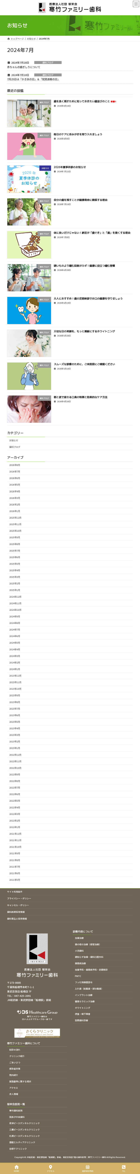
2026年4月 (14, 491)
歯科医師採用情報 (16, 911)
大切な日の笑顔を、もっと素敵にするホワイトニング (84, 331)
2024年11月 (15, 603)
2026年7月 (14, 471)
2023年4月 (14, 728)
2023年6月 (14, 715)
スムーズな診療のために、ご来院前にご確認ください (84, 364)
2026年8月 (14, 465)
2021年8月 (14, 860)
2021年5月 (14, 879)
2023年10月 (15, 688)
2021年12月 (15, 833)
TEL (123, 1171)
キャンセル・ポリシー (18, 905)
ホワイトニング (82, 1007)
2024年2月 (14, 662)
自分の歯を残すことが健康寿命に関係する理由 (80, 200)
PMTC (78, 976)
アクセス (13, 1087)
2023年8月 (14, 702)
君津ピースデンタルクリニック (24, 1123)
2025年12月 (15, 517)
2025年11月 (15, 524)
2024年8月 (14, 623)
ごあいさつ (14, 1062)
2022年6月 (14, 794)
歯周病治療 (80, 963)
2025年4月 (14, 570)
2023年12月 (15, 675)
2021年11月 (15, 840)
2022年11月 (15, 761)
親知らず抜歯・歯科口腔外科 (89, 956)
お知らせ (13, 440)
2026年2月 (14, 504)
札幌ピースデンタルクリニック (24, 1135)
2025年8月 (14, 544)
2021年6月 (14, 873)
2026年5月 (14, 484)
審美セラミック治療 (85, 1001)
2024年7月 (14, 629)
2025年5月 (14, 563)
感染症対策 (14, 1068)
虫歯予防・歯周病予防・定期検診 (91, 969)
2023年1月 (14, 748)
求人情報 (13, 1094)
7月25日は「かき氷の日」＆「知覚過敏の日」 (33, 79)
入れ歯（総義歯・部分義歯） (89, 988)
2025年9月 (14, 537)
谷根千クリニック (18, 1148)
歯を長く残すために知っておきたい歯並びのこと (85, 101)
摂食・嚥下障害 (82, 1013)
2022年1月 (14, 827)
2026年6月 (14, 478)
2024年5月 (14, 642)
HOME (16, 1171)
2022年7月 (14, 787)
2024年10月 (15, 609)
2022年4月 (14, 807)
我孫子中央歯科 (17, 1116)
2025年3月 (14, 577)
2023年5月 (14, 721)
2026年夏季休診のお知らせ (70, 167)
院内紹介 (13, 1074)
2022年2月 (14, 820)
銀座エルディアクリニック (22, 1142)
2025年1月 (14, 590)
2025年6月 (14, 557)
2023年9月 (14, 695)
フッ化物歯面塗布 (83, 982)
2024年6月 (14, 636)
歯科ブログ (47, 62)
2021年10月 (15, 846)
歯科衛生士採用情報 (17, 918)
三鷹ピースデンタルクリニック (24, 1129)
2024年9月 (14, 616)
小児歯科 (79, 950)
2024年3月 (14, 655)
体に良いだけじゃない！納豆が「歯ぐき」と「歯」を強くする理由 (92, 232)
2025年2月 (14, 583)
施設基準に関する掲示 (20, 1081)
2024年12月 (15, 596)
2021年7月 (14, 866)
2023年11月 (15, 682)
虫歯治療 (79, 937)
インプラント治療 (83, 994)
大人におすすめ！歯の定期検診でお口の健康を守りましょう (88, 298)
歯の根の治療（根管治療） (88, 944)
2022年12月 (15, 754)
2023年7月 (14, 708)
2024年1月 (14, 669)
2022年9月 (14, 774)
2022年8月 (14, 781)
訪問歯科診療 (81, 1020)
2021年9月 (14, 853)
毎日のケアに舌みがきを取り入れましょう (78, 134)
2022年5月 (14, 800)
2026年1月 (14, 511)
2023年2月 (14, 741)
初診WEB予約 (87, 1171)
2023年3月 (14, 735)
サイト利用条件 (14, 891)
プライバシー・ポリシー (19, 898)
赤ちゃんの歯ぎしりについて (23, 67)
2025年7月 (14, 550)
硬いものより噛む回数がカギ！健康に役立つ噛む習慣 (84, 265)
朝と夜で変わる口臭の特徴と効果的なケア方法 (80, 397)
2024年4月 (14, 649)
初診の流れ (14, 1049)
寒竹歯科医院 (15, 1110)
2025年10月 (15, 530)
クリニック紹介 (17, 1056)
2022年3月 (14, 813)
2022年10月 (15, 767)
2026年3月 (14, 497)
